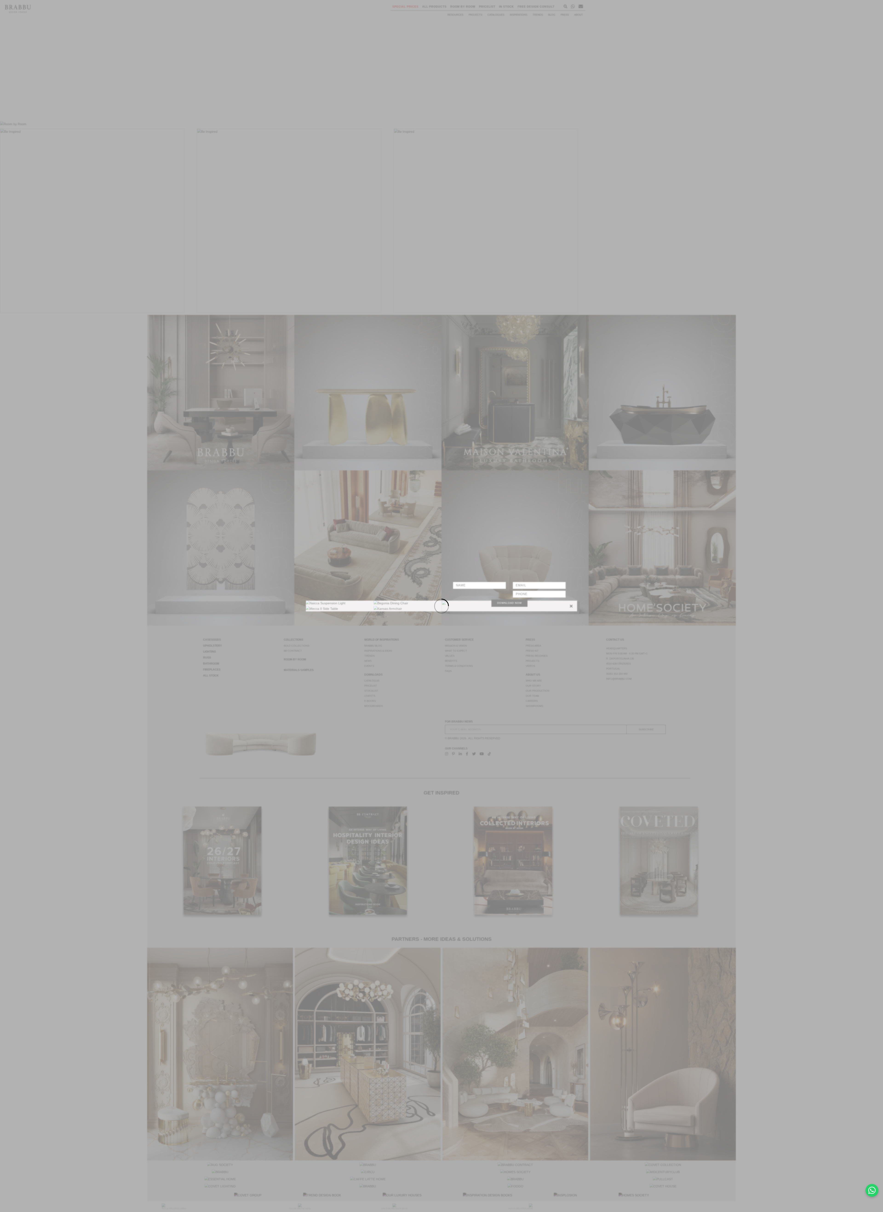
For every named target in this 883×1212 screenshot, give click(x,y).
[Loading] (441, 606)
